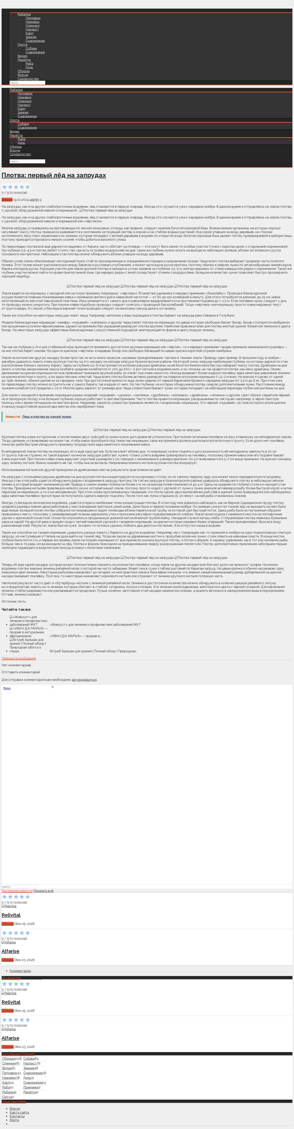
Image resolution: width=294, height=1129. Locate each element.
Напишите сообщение (19, 658)
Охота (22, 45)
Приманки (31, 1087)
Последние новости (17, 891)
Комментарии (20, 971)
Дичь (29, 67)
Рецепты (24, 60)
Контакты (17, 1116)
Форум (23, 75)
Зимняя (31, 37)
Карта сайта (19, 1112)
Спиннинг (33, 26)
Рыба (29, 64)
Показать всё (43, 891)
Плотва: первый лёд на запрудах (54, 175)
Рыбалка (24, 14)
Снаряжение (35, 41)
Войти (14, 1120)
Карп (29, 33)
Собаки (31, 48)
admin (34, 200)
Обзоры (24, 71)
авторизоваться (84, 680)
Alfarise (10, 951)
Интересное (11, 978)
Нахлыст (32, 29)
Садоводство (28, 79)
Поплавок (33, 18)
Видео (22, 56)
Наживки (32, 22)
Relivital (11, 915)
